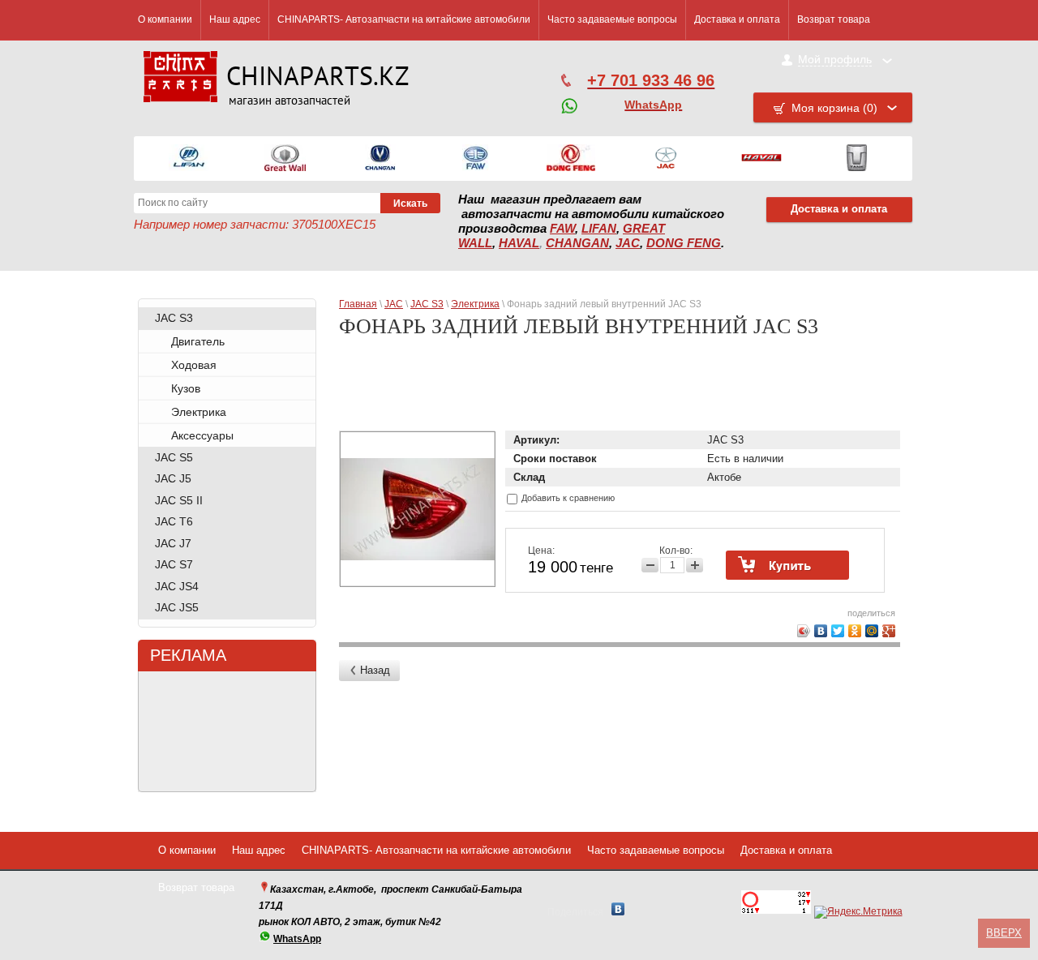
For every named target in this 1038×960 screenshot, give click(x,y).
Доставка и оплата (737, 19)
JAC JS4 (177, 586)
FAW (562, 228)
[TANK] (857, 158)
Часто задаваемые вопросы (612, 19)
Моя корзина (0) (834, 107)
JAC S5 (174, 457)
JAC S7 (174, 564)
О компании (165, 19)
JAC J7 (173, 543)
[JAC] (666, 158)
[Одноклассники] (855, 630)
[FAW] (475, 158)
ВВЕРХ (1004, 933)
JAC (628, 243)
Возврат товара (833, 19)
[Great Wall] (285, 158)
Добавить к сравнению (567, 498)
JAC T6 (174, 521)
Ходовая (194, 364)
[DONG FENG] (571, 158)
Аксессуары (202, 435)
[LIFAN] (189, 158)
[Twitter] (838, 630)
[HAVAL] (761, 158)
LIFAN (598, 228)
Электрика (198, 411)
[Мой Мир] (872, 630)
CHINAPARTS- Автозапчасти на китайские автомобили (403, 19)
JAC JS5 (177, 607)
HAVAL (519, 243)
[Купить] (787, 565)
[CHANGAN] (380, 158)
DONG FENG (683, 243)
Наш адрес (234, 19)
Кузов (185, 388)
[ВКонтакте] (821, 630)
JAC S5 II (179, 500)
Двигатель (198, 341)
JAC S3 (174, 317)
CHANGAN (577, 243)
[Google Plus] (889, 630)
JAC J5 (173, 478)
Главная (358, 304)
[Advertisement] (622, 390)
